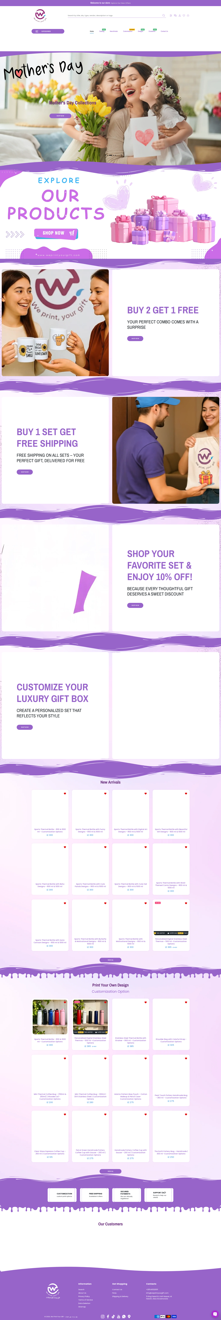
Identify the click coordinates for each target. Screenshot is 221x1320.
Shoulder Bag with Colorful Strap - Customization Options (171, 1040)
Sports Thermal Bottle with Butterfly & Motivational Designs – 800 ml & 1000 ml (90, 941)
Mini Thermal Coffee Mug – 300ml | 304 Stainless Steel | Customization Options (90, 1096)
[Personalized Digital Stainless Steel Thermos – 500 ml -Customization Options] (171, 918)
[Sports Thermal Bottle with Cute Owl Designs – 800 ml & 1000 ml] (130, 862)
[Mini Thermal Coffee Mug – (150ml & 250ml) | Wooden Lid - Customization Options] (50, 1073)
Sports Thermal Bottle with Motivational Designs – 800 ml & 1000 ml (130, 941)
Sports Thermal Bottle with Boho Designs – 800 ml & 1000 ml (50, 885)
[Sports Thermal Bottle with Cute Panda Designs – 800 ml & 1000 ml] (90, 862)
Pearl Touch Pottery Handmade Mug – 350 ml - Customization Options (171, 1096)
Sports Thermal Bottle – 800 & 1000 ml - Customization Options (50, 830)
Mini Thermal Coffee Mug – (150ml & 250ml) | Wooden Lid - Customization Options (50, 1096)
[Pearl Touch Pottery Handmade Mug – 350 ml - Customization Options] (171, 1073)
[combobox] (117, 15)
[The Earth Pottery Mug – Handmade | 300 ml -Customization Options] (171, 1129)
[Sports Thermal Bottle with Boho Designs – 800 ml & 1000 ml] (50, 862)
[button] (175, 15)
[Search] (163, 15)
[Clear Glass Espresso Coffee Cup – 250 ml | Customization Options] (50, 1129)
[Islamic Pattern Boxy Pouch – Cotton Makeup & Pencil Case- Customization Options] (130, 1073)
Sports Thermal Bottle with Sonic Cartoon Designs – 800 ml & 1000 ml (50, 941)
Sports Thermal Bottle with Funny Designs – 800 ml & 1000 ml (90, 830)
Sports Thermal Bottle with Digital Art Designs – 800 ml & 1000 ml (130, 830)
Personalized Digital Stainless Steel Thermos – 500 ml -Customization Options (171, 941)
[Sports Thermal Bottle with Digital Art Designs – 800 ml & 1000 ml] (130, 808)
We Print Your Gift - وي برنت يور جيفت (64, 1317)
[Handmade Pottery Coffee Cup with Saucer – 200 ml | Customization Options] (130, 1129)
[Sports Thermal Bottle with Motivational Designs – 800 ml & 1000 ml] (130, 918)
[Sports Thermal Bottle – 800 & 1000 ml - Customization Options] (50, 808)
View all (110, 960)
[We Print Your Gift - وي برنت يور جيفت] (40, 15)
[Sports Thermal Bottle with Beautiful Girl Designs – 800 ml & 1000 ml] (171, 808)
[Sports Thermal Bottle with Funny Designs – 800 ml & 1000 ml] (90, 808)
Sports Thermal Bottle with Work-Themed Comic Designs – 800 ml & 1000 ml (171, 885)
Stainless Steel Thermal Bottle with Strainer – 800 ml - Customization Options (130, 1040)
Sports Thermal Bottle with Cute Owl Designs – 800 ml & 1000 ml (131, 885)
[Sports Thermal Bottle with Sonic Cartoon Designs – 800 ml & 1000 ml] (50, 918)
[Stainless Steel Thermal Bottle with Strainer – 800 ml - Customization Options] (130, 1017)
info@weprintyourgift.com (157, 1293)
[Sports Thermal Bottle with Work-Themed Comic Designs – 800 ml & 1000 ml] (171, 862)
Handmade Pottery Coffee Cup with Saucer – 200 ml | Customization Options (131, 1152)
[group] (110, 212)
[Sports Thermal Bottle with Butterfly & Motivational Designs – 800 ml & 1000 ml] (90, 918)
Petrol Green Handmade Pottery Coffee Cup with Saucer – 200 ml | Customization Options (90, 1152)
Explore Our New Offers (121, 3)
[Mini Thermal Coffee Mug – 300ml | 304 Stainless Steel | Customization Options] (90, 1073)
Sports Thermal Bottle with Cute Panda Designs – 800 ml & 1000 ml (90, 885)
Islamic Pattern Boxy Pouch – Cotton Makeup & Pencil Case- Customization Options (130, 1096)
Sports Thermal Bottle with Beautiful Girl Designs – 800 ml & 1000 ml (171, 830)
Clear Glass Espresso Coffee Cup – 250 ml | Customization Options (50, 1152)
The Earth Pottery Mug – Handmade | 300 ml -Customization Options (171, 1152)
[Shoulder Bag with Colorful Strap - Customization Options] (171, 1017)
